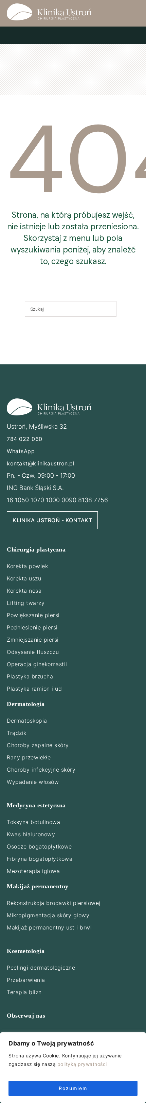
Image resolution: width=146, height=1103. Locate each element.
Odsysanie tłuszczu (33, 651)
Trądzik (16, 732)
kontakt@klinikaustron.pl (40, 463)
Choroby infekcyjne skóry (41, 769)
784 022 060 (24, 438)
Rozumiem (73, 1088)
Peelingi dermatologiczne (41, 967)
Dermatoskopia (27, 720)
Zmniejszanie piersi (33, 639)
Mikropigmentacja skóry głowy (48, 915)
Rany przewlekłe (29, 757)
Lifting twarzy (25, 602)
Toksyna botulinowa (33, 822)
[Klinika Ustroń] (49, 11)
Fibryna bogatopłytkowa (39, 858)
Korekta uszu (24, 578)
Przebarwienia (26, 979)
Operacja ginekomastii (37, 664)
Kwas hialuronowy (31, 834)
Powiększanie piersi (33, 615)
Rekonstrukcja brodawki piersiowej (54, 903)
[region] (73, 1067)
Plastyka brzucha (30, 676)
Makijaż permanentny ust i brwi (49, 927)
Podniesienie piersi (32, 627)
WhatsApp (21, 451)
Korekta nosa (24, 590)
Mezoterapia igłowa (33, 871)
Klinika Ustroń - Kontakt (52, 520)
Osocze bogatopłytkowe (39, 846)
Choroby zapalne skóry (38, 745)
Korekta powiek (27, 566)
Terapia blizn (24, 992)
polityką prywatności (82, 1064)
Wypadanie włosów (33, 781)
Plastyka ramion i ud (34, 688)
